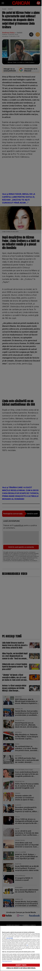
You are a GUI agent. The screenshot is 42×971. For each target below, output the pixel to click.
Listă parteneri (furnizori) (7, 961)
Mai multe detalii (9, 938)
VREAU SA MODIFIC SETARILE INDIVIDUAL (21, 968)
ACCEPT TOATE (21, 965)
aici (27, 945)
